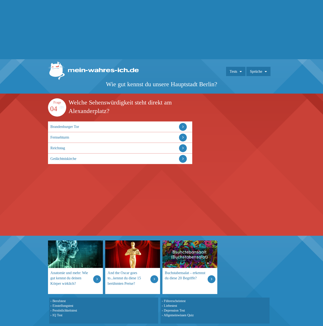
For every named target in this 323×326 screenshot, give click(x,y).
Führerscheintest (175, 301)
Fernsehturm (59, 137)
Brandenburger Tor (64, 127)
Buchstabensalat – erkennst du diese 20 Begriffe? (185, 275)
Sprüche (256, 71)
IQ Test (57, 315)
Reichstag (57, 148)
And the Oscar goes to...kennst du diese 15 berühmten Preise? (124, 278)
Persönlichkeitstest (64, 310)
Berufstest (59, 301)
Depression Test (174, 310)
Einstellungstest (62, 306)
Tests (233, 71)
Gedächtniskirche (63, 159)
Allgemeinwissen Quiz (179, 315)
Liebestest (170, 306)
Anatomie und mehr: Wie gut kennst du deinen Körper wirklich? (69, 278)
